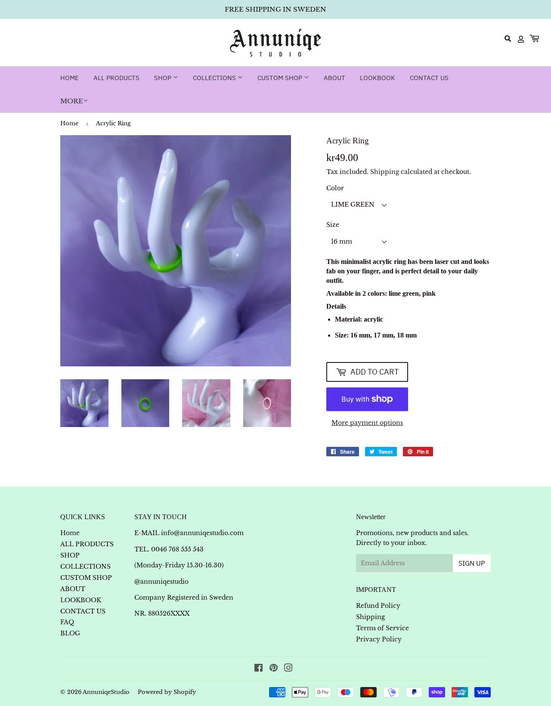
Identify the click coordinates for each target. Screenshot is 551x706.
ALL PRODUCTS (116, 78)
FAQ (67, 622)
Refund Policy (378, 606)
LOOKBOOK (377, 78)
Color (335, 188)
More (71, 101)
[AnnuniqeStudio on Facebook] (258, 669)
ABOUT (334, 78)
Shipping (384, 172)
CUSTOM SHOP (280, 78)
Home (69, 78)
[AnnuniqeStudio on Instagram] (288, 669)
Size (332, 225)
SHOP (163, 78)
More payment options (367, 423)
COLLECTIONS (215, 78)
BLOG (70, 633)
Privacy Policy (379, 639)
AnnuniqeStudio (106, 692)
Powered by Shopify (167, 692)
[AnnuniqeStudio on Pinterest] (273, 669)
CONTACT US (429, 78)
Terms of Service (382, 628)
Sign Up (471, 563)
